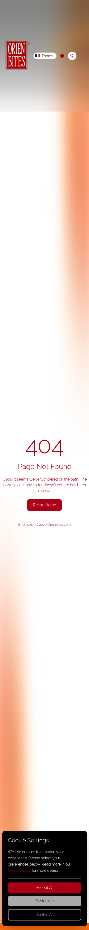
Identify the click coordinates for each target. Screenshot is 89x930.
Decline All (44, 914)
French (47, 56)
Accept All (45, 887)
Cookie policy (19, 870)
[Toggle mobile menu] (80, 56)
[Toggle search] (72, 56)
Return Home (44, 505)
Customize (44, 901)
